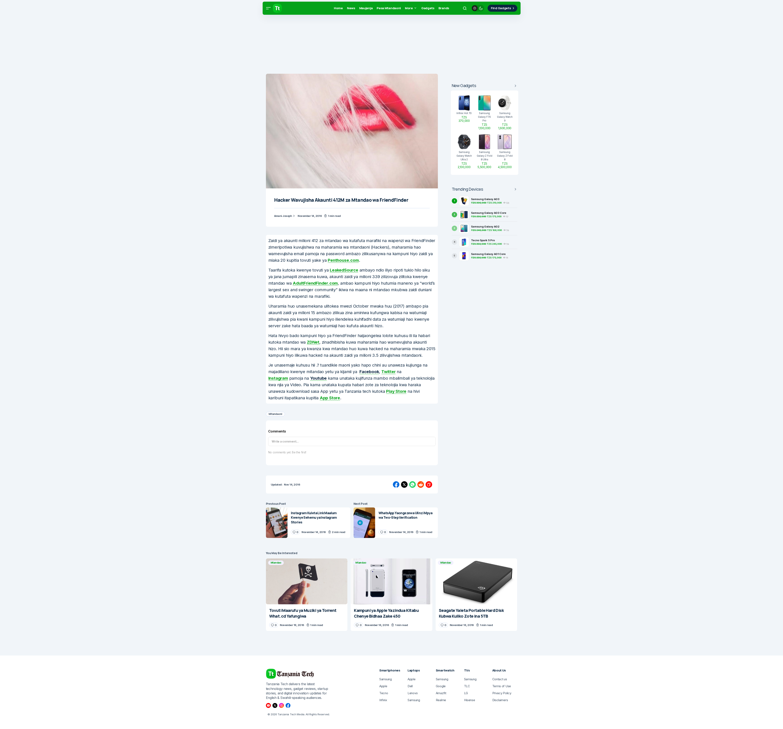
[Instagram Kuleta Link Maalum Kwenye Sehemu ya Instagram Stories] (277, 522)
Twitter (388, 371)
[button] (268, 8)
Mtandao (276, 562)
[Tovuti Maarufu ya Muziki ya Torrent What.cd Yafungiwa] (307, 581)
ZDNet (313, 342)
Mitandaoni (275, 414)
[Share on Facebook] (396, 484)
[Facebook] (288, 705)
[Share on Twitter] (404, 484)
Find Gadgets (501, 8)
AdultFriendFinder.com (315, 283)
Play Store (396, 391)
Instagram (278, 378)
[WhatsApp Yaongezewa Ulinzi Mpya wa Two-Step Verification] (364, 522)
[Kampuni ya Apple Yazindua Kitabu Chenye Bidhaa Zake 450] (391, 581)
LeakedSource (344, 270)
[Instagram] (281, 705)
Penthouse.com (343, 260)
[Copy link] (429, 484)
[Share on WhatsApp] (412, 484)
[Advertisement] (123, 45)
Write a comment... (285, 441)
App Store (330, 397)
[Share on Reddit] (421, 484)
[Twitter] (275, 705)
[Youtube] (268, 705)
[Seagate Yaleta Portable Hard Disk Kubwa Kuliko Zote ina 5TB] (476, 581)
